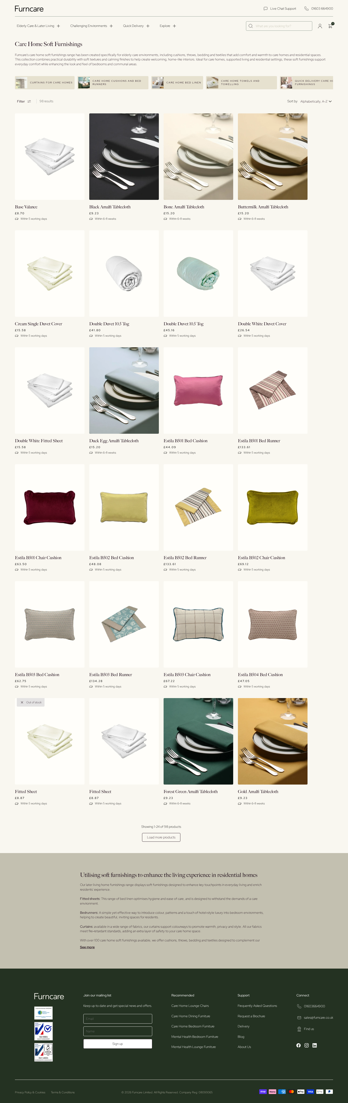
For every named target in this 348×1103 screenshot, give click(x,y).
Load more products (161, 837)
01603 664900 (322, 8)
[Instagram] (306, 1046)
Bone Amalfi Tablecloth (184, 207)
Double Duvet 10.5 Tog (109, 324)
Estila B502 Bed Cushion (111, 557)
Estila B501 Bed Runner (259, 440)
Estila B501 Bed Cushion (185, 440)
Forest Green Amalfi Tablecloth (191, 791)
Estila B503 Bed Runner (110, 674)
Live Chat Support (283, 8)
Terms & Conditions (63, 1092)
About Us (244, 1047)
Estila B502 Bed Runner (185, 557)
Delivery (244, 1026)
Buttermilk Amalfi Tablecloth (263, 207)
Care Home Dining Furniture (190, 1016)
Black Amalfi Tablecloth (109, 207)
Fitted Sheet (26, 791)
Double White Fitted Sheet (39, 440)
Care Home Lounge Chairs (190, 1006)
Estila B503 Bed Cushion (37, 674)
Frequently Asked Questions (257, 1006)
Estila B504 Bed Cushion (260, 674)
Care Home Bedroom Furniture (192, 1026)
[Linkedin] (314, 1046)
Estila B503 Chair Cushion (187, 674)
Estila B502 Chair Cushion (261, 557)
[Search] (251, 26)
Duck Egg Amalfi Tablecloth (113, 440)
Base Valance (26, 207)
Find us (309, 1029)
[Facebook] (298, 1046)
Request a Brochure (251, 1016)
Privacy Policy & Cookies (30, 1092)
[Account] (320, 26)
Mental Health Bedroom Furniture (194, 1036)
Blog (241, 1036)
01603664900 (314, 1006)
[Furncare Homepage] (30, 9)
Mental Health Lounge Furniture (193, 1047)
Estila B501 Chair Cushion (38, 557)
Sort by (292, 101)
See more (87, 947)
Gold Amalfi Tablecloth (258, 791)
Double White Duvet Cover (262, 324)
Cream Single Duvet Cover (38, 324)
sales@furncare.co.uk (318, 1017)
